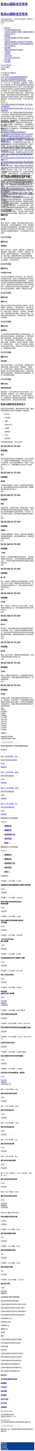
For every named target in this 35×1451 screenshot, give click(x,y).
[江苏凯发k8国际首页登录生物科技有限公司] (17, 23)
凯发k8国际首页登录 (14, 4)
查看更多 (4, 1003)
